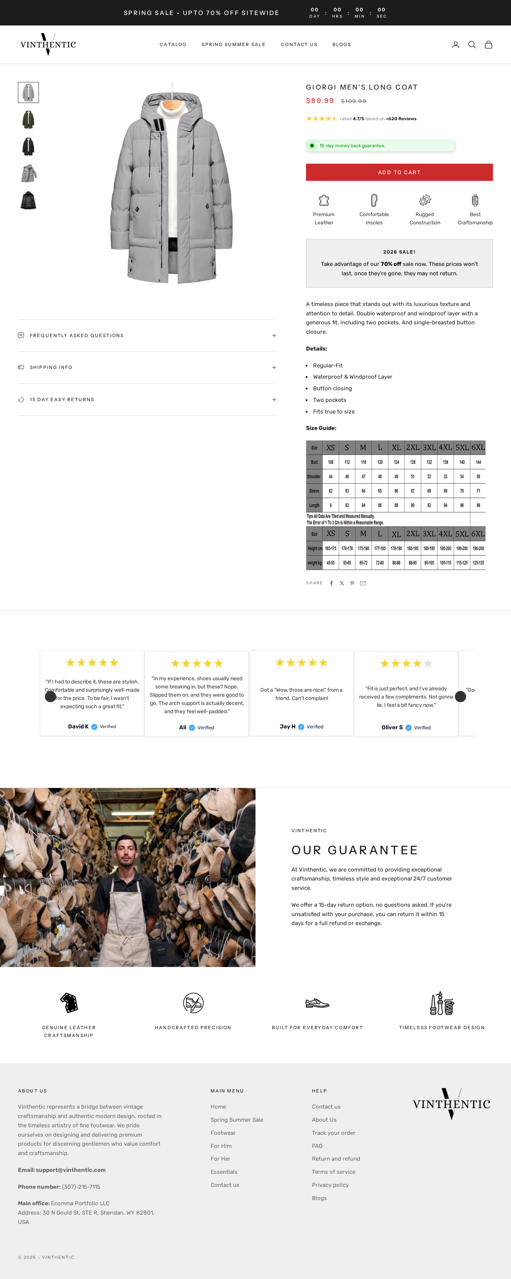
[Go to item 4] (28, 173)
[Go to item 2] (28, 119)
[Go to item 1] (28, 92)
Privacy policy (330, 1185)
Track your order (333, 1133)
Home (218, 1106)
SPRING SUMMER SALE (234, 44)
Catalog (173, 44)
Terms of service (333, 1172)
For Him (221, 1146)
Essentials (224, 1172)
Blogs (342, 44)
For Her (220, 1158)
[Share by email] (363, 583)
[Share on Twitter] (342, 583)
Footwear (223, 1133)
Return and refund (336, 1158)
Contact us (299, 44)
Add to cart (399, 172)
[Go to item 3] (28, 146)
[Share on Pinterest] (352, 583)
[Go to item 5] (28, 200)
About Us (324, 1119)
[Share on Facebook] (331, 583)
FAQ (317, 1146)
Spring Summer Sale (237, 1119)
